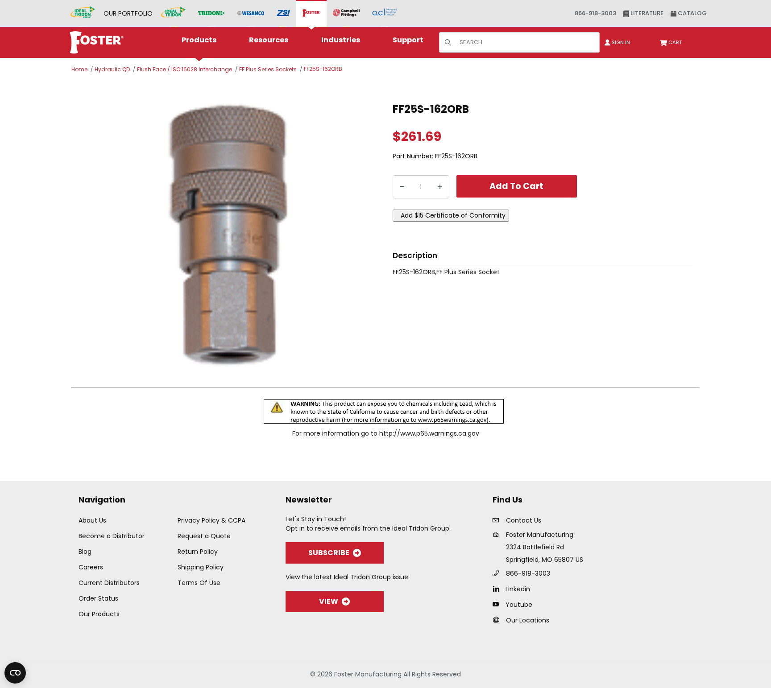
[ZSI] (283, 13)
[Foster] (311, 13)
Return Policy (198, 551)
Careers (91, 567)
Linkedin (518, 589)
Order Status (98, 598)
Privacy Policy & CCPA (211, 520)
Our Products (99, 614)
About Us (92, 520)
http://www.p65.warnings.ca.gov (429, 433)
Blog (85, 551)
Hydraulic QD (112, 69)
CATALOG (691, 13)
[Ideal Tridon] (173, 13)
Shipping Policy (201, 567)
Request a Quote (204, 535)
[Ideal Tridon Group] (82, 13)
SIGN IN (620, 42)
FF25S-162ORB (323, 69)
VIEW (328, 601)
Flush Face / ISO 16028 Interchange (184, 69)
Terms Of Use (199, 582)
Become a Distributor (112, 535)
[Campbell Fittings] (346, 13)
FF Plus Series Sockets (268, 69)
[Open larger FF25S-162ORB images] (229, 236)
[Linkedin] (498, 588)
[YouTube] (498, 604)
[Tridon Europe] (211, 13)
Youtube (519, 604)
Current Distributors (109, 582)
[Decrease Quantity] (402, 187)
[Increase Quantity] (440, 187)
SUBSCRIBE (328, 553)
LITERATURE (646, 13)
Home (79, 69)
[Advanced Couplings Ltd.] (384, 13)
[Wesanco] (250, 13)
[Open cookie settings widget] (15, 673)
